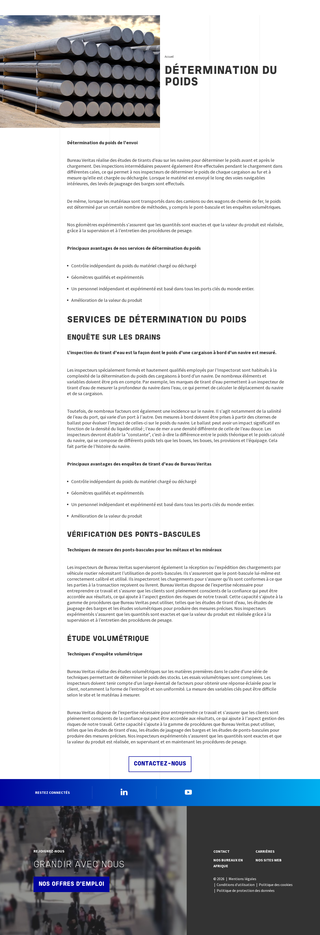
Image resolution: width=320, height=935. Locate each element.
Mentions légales (242, 878)
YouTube (188, 791)
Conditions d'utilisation (236, 884)
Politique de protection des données (246, 890)
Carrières (265, 851)
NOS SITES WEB (269, 860)
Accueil (169, 56)
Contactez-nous (160, 764)
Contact (221, 851)
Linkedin (124, 791)
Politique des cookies (276, 884)
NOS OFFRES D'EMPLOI (71, 884)
